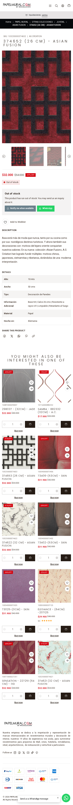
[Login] (62, 5)
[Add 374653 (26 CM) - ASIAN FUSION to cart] (30, 491)
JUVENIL (61, 22)
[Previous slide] (4, 156)
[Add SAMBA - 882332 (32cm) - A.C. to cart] (66, 424)
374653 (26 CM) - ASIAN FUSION (18, 477)
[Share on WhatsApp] (19, 336)
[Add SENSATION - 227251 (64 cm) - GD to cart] (30, 696)
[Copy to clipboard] (33, 336)
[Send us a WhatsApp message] (66, 798)
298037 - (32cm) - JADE (18, 409)
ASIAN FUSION (19, 25)
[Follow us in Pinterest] (36, 752)
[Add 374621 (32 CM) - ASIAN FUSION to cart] (66, 696)
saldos (45, 15)
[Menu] (50, 5)
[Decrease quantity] (4, 424)
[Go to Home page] (17, 5)
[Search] (56, 5)
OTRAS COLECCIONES (42, 22)
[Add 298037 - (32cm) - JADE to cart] (30, 424)
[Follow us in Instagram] (14, 752)
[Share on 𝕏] (11, 336)
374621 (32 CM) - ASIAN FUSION (54, 682)
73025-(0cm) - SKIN (15, 609)
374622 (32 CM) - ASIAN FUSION (18, 544)
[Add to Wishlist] (31, 382)
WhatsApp (47, 208)
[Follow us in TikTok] (32, 752)
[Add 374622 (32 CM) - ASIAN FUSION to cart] (30, 557)
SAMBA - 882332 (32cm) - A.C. (49, 410)
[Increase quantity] (21, 424)
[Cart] (69, 5)
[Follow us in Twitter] (23, 752)
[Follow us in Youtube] (28, 752)
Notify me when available (22, 208)
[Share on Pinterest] (26, 336)
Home (8, 22)
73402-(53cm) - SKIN (52, 542)
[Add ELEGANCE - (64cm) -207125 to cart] (66, 629)
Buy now (18, 430)
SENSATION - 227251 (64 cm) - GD (18, 682)
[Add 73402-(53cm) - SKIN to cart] (66, 557)
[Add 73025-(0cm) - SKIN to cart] (30, 629)
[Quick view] (31, 388)
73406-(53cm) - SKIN (52, 475)
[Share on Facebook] (4, 336)
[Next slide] (68, 156)
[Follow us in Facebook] (19, 752)
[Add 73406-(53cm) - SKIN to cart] (66, 491)
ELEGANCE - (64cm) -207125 (51, 611)
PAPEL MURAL (21, 22)
